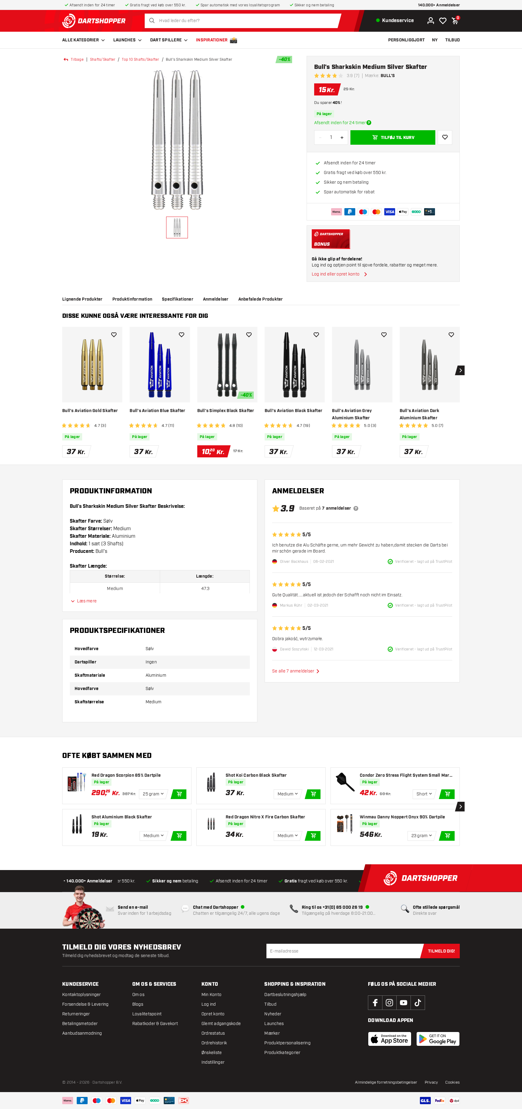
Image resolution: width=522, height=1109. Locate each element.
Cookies (452, 1082)
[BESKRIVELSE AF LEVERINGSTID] (368, 122)
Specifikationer (177, 299)
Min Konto (211, 994)
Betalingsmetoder (80, 1023)
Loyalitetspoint (147, 1014)
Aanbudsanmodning (82, 1033)
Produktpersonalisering (287, 1043)
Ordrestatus (213, 1033)
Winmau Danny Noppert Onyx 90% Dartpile (402, 817)
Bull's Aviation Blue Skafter (157, 411)
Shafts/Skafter (103, 59)
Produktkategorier (282, 1052)
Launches (124, 40)
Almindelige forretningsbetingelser (386, 1082)
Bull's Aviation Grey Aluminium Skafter (352, 414)
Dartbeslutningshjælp (285, 994)
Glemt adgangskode (221, 1023)
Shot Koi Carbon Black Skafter (256, 775)
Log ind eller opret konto (335, 274)
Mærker (272, 1033)
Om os (138, 994)
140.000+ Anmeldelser (439, 5)
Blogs (137, 1004)
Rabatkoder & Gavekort (155, 1023)
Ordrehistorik (214, 1043)
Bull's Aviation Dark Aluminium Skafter (420, 414)
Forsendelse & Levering (85, 1004)
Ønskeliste (211, 1052)
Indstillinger (212, 1062)
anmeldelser (216, 299)
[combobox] (245, 20)
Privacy (431, 1082)
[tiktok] (418, 1002)
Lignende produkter (82, 299)
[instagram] (389, 1002)
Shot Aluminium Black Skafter (122, 817)
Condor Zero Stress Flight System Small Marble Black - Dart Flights (406, 776)
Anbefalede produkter (260, 299)
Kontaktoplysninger (81, 994)
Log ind (208, 1004)
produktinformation (132, 299)
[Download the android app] (438, 1039)
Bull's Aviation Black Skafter (293, 411)
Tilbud (270, 1004)
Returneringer (76, 1014)
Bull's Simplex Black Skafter (225, 411)
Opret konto (213, 1014)
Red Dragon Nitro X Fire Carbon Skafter (265, 817)
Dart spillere (166, 40)
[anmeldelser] (355, 508)
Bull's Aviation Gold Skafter (90, 411)
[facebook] (375, 1002)
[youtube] (403, 1002)
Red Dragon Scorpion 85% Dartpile (126, 775)
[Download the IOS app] (389, 1039)
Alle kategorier (80, 40)
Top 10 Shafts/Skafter (140, 59)
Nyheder (272, 1014)
